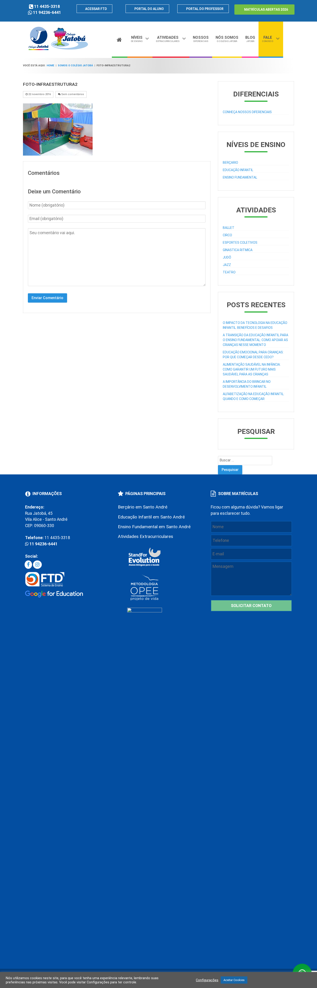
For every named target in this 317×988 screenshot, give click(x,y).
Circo (227, 235)
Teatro (229, 272)
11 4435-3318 (47, 6)
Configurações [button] (207, 980)
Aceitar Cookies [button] (234, 980)
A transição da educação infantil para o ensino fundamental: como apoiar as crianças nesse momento (255, 340)
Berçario (230, 162)
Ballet (228, 228)
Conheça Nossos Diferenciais (247, 112)
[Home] (119, 38)
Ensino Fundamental (240, 177)
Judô (227, 257)
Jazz (227, 265)
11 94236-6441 (47, 12)
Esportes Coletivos (240, 242)
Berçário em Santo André (142, 507)
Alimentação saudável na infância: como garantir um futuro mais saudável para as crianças (252, 369)
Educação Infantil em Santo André (151, 517)
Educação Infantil (238, 170)
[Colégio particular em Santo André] (58, 49)
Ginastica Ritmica (237, 250)
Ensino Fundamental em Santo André (154, 526)
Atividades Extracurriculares (145, 536)
